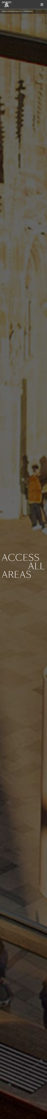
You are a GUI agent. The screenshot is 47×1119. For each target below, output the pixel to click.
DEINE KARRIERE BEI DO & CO (12, 11)
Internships (28, 11)
